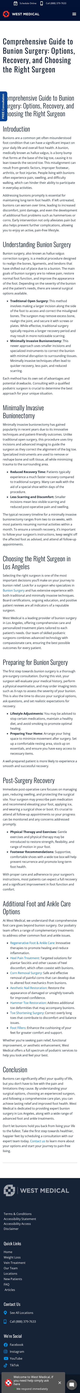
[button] (74, 14)
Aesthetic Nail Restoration (28, 988)
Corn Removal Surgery (26, 973)
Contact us (37, 1141)
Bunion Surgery (14, 590)
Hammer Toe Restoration (28, 1003)
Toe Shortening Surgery (27, 1013)
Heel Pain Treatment (24, 958)
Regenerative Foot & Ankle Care (32, 943)
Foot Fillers (17, 1028)
